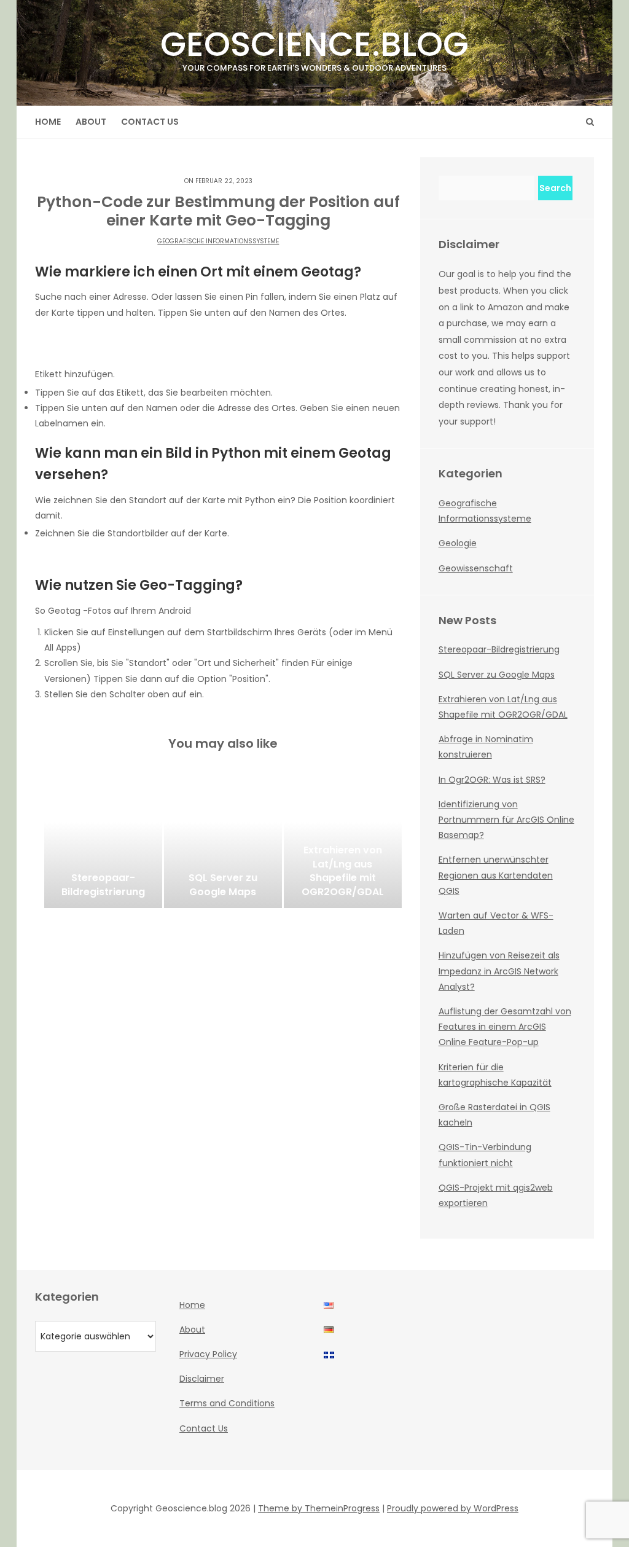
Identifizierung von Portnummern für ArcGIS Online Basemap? (506, 819)
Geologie (458, 543)
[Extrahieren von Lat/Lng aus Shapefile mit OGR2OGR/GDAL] (343, 846)
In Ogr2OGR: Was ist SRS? (492, 780)
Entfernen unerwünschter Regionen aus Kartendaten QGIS (496, 874)
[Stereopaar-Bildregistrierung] (103, 846)
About (91, 122)
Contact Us (150, 122)
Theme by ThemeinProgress (319, 1508)
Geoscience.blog (314, 47)
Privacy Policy (208, 1354)
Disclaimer (201, 1379)
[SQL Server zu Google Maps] (223, 846)
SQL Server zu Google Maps (497, 674)
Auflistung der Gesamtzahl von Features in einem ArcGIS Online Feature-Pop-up (505, 1026)
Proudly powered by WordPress (452, 1508)
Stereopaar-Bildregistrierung (499, 649)
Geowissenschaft (476, 568)
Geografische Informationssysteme (218, 241)
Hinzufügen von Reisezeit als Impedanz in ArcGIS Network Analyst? (499, 970)
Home (48, 122)
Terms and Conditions (227, 1403)
